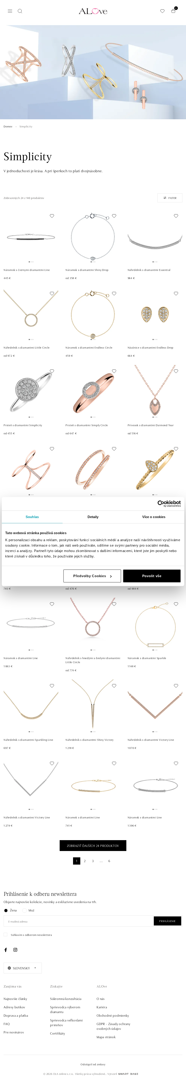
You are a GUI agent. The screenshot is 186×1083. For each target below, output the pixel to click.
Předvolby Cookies (89, 576)
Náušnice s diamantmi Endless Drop (151, 347)
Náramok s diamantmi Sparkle (147, 658)
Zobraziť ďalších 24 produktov (93, 845)
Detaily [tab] (93, 517)
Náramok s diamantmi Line (21, 658)
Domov (8, 126)
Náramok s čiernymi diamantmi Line (27, 270)
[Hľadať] (19, 11)
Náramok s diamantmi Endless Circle (89, 347)
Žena (13, 910)
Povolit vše (152, 576)
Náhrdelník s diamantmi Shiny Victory (90, 739)
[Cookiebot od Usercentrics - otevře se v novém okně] (161, 503)
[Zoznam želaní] (162, 11)
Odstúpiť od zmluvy (93, 1064)
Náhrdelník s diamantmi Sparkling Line (28, 739)
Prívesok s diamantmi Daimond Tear (151, 425)
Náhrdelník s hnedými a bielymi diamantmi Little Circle (93, 660)
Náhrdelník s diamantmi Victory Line (151, 739)
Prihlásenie (167, 921)
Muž (31, 910)
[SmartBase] (128, 1074)
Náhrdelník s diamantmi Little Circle (27, 347)
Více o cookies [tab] (153, 517)
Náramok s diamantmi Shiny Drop (87, 270)
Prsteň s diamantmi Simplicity (23, 425)
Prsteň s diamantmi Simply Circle (87, 425)
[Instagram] (15, 950)
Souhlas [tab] (32, 517)
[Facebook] (6, 950)
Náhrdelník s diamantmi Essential (149, 270)
